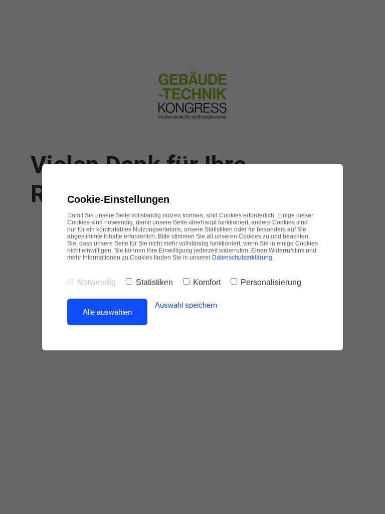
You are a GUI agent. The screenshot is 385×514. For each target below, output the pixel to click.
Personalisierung (271, 282)
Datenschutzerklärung (242, 257)
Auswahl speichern (186, 305)
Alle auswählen (107, 312)
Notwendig (96, 282)
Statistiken (154, 282)
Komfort (207, 282)
